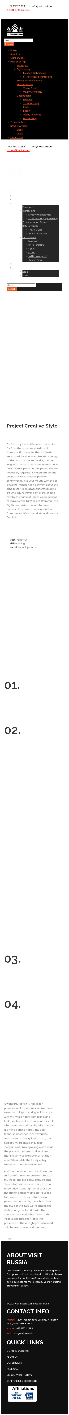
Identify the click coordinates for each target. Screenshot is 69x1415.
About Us (15, 54)
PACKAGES (12, 1368)
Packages (22, 65)
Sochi (26, 107)
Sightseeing (23, 69)
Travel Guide (30, 88)
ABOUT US (12, 1356)
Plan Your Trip (18, 61)
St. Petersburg (31, 103)
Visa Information (32, 92)
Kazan (26, 110)
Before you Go (25, 84)
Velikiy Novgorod (32, 114)
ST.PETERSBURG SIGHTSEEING (22, 1381)
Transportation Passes (29, 80)
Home (13, 50)
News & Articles (18, 126)
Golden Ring (30, 118)
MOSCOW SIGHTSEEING (19, 1375)
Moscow (27, 99)
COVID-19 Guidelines (18, 10)
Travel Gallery (18, 122)
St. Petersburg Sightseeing (37, 76)
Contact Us (16, 137)
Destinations (24, 95)
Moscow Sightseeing (34, 73)
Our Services (17, 57)
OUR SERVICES (14, 1362)
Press (20, 133)
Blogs (20, 129)
